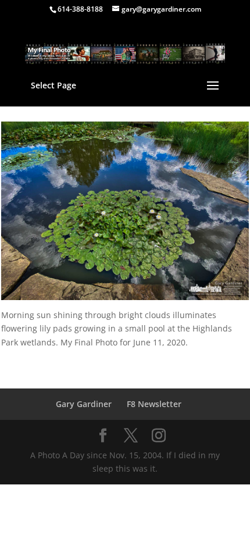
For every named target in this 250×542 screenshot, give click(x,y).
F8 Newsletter (154, 403)
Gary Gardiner (84, 403)
